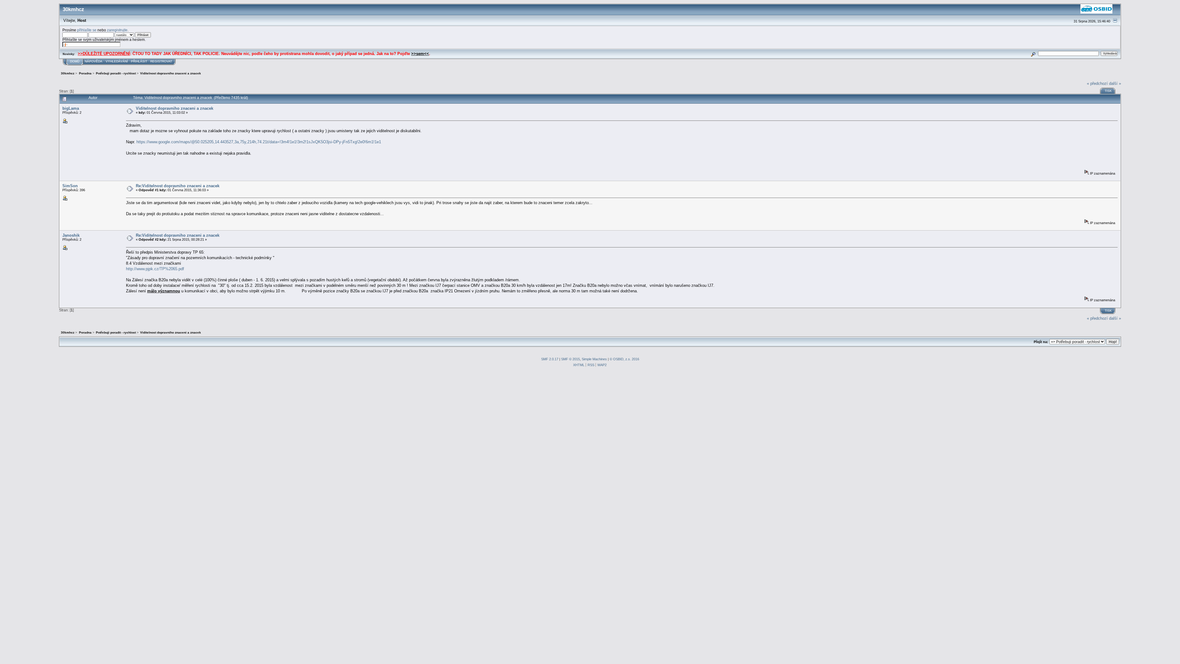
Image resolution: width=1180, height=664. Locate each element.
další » (1115, 83)
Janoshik (71, 235)
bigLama (70, 108)
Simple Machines (594, 359)
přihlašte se (86, 30)
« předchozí (1097, 83)
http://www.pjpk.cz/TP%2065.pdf (155, 269)
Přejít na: (1041, 342)
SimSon (70, 186)
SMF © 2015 (570, 359)
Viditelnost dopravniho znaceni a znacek (174, 108)
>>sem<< (420, 53)
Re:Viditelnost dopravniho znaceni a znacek (177, 186)
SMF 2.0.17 (549, 359)
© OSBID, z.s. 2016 (624, 359)
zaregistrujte (117, 30)
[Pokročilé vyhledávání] (1033, 53)
